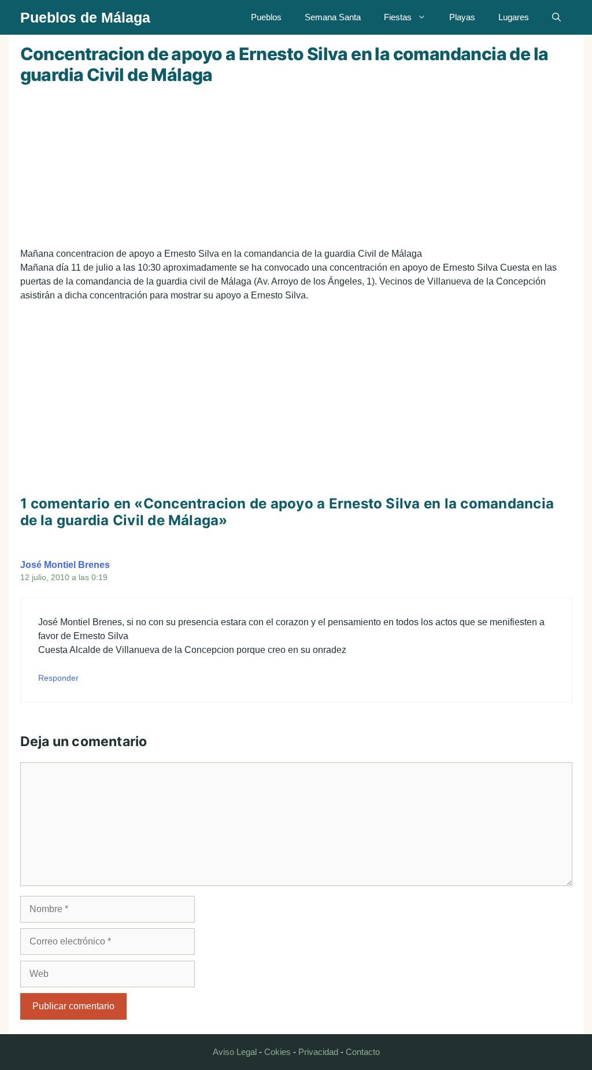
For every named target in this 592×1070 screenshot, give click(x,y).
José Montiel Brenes (65, 565)
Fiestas (398, 17)
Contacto (363, 1052)
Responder (58, 678)
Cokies (277, 1052)
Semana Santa (333, 17)
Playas (462, 17)
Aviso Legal (235, 1052)
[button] (556, 17)
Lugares (513, 17)
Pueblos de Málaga (85, 17)
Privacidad (318, 1052)
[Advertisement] (296, 166)
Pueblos (266, 17)
